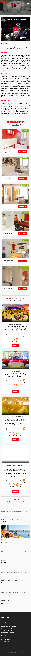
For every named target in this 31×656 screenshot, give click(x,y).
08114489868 (18, 48)
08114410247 (10, 47)
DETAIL (15, 345)
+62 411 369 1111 (6, 620)
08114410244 (5, 48)
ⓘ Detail (25, 130)
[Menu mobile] (28, 3)
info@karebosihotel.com (9, 622)
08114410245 (22, 47)
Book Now (22, 151)
